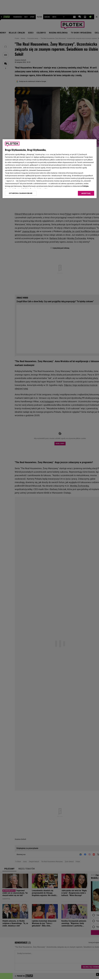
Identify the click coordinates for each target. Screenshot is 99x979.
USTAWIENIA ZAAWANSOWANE (20, 193)
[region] (50, 168)
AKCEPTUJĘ (85, 193)
